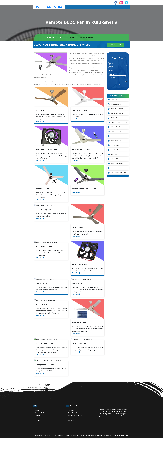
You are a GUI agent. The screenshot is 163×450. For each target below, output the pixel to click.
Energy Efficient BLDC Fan (117, 173)
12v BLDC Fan (113, 145)
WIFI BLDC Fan (114, 118)
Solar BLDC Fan (114, 159)
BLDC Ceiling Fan (114, 127)
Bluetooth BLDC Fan (115, 113)
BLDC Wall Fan (114, 154)
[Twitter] (126, 2)
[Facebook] (116, 2)
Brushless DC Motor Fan (116, 109)
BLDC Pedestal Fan (115, 163)
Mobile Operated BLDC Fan (117, 122)
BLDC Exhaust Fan (115, 136)
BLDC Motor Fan (114, 131)
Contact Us (123, 7)
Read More (39, 121)
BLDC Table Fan (114, 168)
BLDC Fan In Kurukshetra (57, 38)
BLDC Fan (105, 7)
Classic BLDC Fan (114, 104)
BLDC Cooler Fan (114, 141)
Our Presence (39, 418)
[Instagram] (121, 2)
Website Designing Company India (117, 435)
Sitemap (114, 7)
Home (84, 7)
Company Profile (94, 7)
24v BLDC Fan (113, 150)
